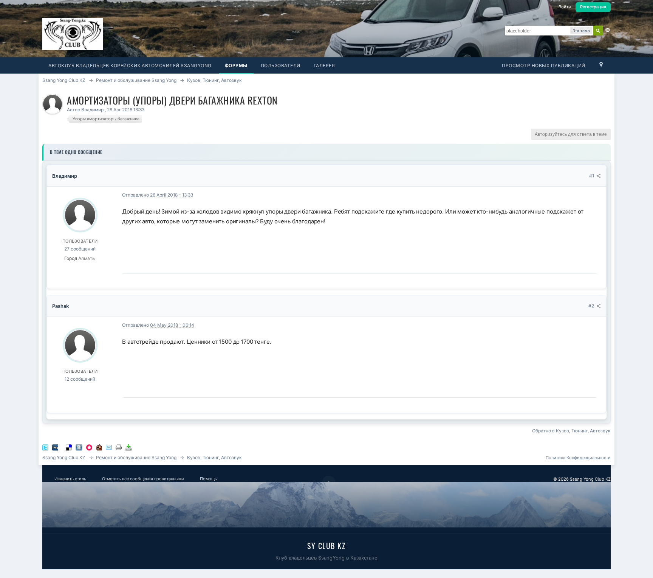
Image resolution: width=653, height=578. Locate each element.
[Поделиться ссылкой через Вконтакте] (79, 447)
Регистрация (593, 6)
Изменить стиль (70, 478)
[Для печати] (119, 447)
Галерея (324, 65)
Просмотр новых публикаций (543, 65)
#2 (591, 306)
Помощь (208, 478)
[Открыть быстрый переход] (601, 66)
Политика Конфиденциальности (578, 457)
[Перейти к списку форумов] (72, 33)
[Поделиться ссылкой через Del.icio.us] (69, 447)
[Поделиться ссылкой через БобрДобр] (99, 447)
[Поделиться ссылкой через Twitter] (45, 447)
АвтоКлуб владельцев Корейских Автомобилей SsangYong (130, 65)
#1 (592, 175)
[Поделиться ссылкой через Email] (109, 447)
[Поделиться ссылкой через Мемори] (89, 447)
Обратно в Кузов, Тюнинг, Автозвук (571, 431)
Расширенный (608, 30)
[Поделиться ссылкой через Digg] (55, 447)
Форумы (236, 65)
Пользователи (280, 65)
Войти (565, 6)
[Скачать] (128, 447)
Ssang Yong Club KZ (63, 457)
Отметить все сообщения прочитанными (143, 478)
